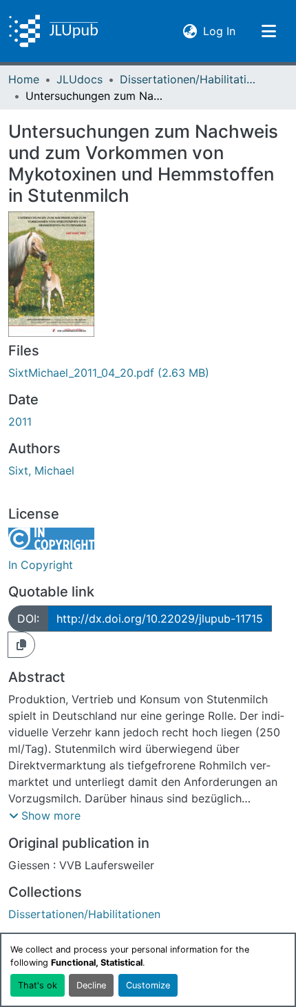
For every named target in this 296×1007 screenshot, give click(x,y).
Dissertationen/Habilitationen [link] (188, 79)
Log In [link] (219, 30)
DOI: (28, 618)
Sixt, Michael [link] (41, 470)
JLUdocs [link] (79, 79)
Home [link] (23, 79)
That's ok (37, 985)
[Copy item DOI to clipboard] (21, 645)
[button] (53, 31)
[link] (148, 372)
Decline (91, 985)
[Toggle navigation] (268, 31)
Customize (148, 985)
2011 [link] (20, 421)
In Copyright (40, 565)
